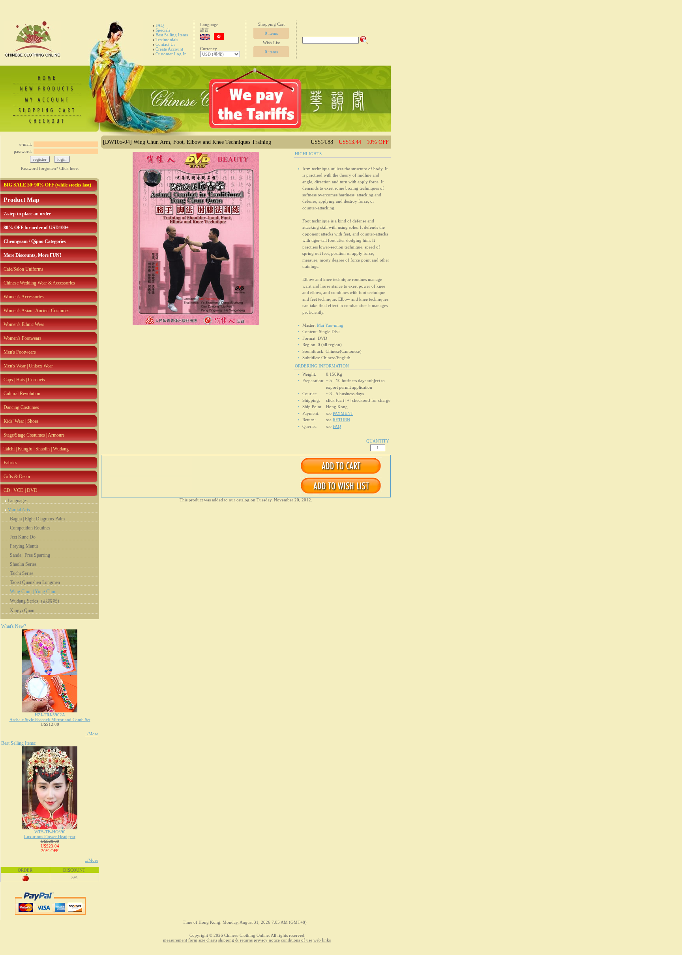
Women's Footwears (22, 338)
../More (91, 733)
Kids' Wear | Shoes (21, 421)
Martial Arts (18, 509)
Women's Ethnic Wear (24, 324)
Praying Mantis (24, 546)
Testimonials (167, 39)
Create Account (169, 49)
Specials (163, 30)
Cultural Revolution (22, 393)
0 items (271, 33)
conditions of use (296, 940)
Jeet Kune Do (23, 537)
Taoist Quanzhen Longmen (35, 582)
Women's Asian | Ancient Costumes (36, 310)
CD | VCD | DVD (20, 490)
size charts (208, 940)
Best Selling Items (172, 34)
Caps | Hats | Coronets (24, 379)
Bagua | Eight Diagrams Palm (37, 519)
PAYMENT (343, 413)
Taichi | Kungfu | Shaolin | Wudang (36, 449)
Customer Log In (171, 53)
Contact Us (165, 44)
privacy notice (267, 940)
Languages (17, 500)
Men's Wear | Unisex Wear (28, 366)
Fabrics (10, 462)
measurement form (180, 940)
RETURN (341, 419)
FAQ (160, 25)
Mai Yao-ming (330, 325)
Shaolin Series (23, 564)
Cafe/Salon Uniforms (23, 269)
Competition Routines (30, 528)
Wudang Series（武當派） (36, 601)
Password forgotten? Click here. (50, 168)
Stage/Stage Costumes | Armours (34, 435)
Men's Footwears (20, 352)
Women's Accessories (24, 296)
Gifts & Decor (17, 476)
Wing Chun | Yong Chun (33, 591)
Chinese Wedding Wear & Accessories (39, 283)
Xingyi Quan (22, 610)
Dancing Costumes (21, 407)
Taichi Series (22, 573)
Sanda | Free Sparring (30, 555)
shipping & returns (235, 940)
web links (322, 940)
